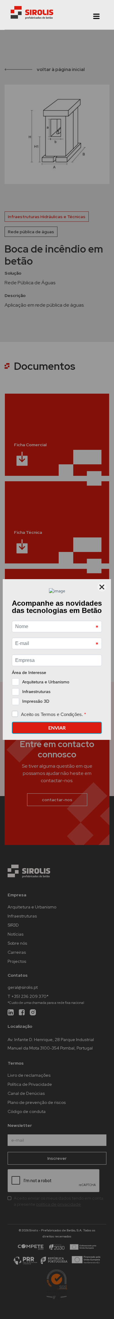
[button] (96, 16)
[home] (32, 12)
